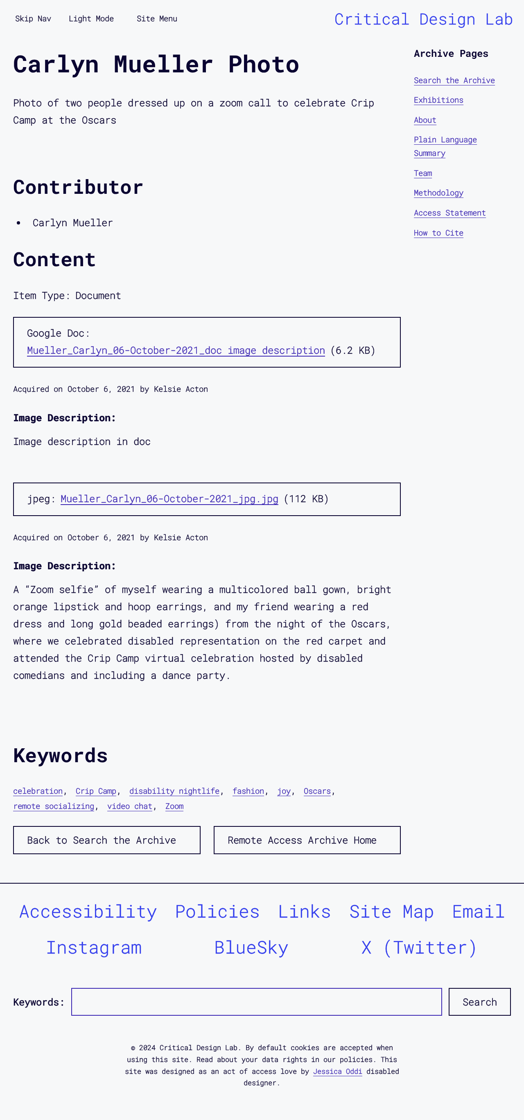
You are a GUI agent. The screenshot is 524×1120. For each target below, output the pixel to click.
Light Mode (91, 18)
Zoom (174, 806)
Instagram (94, 946)
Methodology (438, 193)
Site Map (391, 910)
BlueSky (251, 946)
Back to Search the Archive (101, 839)
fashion (248, 791)
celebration (38, 791)
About (425, 119)
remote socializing (53, 806)
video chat (129, 806)
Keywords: (39, 1001)
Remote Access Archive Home (302, 839)
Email (478, 910)
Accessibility (88, 910)
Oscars (317, 791)
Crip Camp (96, 791)
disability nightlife (174, 791)
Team (423, 173)
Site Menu (157, 18)
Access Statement (450, 212)
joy (284, 791)
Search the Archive (454, 80)
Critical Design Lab (423, 18)
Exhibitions (438, 100)
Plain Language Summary (445, 146)
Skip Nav (33, 18)
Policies (217, 910)
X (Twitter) (419, 946)
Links (304, 910)
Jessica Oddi (337, 1071)
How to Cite (438, 232)
